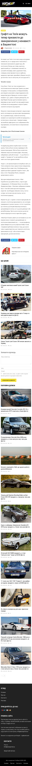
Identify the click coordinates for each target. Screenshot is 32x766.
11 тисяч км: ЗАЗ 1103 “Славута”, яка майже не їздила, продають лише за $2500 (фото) (15, 582)
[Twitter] (4, 710)
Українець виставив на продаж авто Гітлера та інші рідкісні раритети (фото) (15, 314)
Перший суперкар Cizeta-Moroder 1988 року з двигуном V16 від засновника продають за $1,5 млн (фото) (15, 639)
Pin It (22, 51)
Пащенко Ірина (8, 48)
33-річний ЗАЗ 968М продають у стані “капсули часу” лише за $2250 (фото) (13, 554)
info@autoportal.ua (22, 731)
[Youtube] (3, 710)
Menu (28, 3)
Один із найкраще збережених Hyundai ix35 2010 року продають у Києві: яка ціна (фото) (15, 526)
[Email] (10, 710)
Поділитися (6, 51)
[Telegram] (7, 710)
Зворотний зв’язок (9, 751)
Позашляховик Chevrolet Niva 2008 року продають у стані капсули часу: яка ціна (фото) (14, 439)
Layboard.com (25, 735)
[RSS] (9, 710)
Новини (3, 30)
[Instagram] (6, 710)
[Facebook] (1, 710)
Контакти (4, 698)
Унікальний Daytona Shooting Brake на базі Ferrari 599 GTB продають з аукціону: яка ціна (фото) (15, 497)
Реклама (3, 700)
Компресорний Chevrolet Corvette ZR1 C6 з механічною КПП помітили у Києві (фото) (14, 410)
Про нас (3, 695)
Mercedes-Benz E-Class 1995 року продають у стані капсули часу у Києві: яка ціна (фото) (15, 668)
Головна (3, 692)
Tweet (15, 51)
